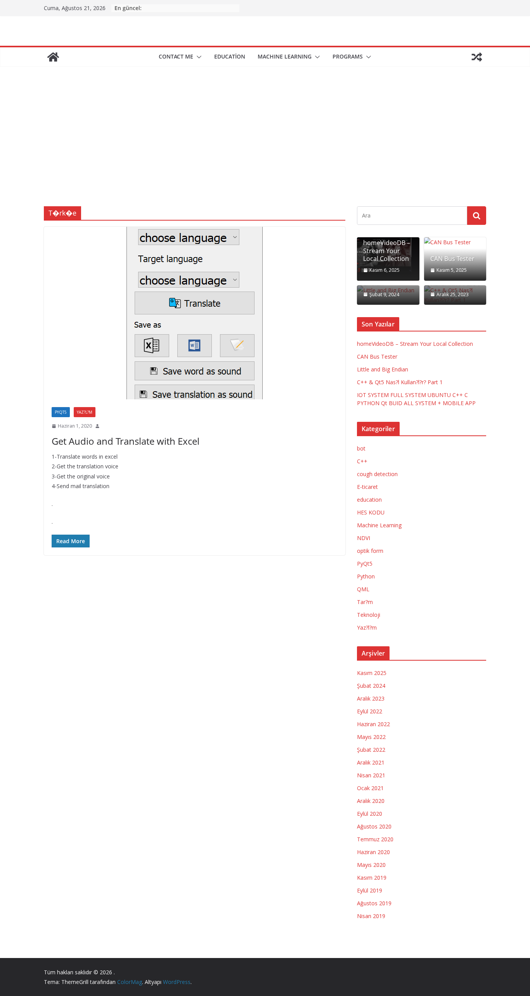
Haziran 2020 (373, 852)
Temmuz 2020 (375, 839)
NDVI (363, 538)
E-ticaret (367, 486)
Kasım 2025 (371, 673)
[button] (197, 57)
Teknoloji (368, 614)
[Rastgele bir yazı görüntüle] (477, 57)
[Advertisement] (265, 148)
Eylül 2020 (369, 813)
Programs (348, 56)
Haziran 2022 (373, 724)
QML (363, 589)
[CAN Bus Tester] (455, 242)
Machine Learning (379, 525)
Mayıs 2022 (371, 737)
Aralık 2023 (371, 698)
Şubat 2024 (371, 685)
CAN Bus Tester (452, 259)
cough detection (377, 474)
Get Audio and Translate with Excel (125, 441)
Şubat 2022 (371, 749)
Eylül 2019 (369, 890)
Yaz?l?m (84, 412)
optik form (370, 550)
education (369, 499)
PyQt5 (61, 412)
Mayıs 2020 (371, 864)
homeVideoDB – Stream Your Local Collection (386, 251)
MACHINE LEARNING (285, 56)
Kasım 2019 (371, 877)
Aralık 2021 (371, 762)
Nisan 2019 (371, 916)
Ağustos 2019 (374, 903)
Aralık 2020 (371, 800)
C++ (362, 461)
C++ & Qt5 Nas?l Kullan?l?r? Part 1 (400, 382)
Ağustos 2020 (374, 826)
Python (366, 576)
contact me (176, 56)
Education (229, 56)
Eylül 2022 (369, 711)
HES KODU (371, 512)
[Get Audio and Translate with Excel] (194, 313)
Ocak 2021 (370, 788)
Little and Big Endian (382, 369)
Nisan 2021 (371, 775)
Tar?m (365, 602)
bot (361, 448)
